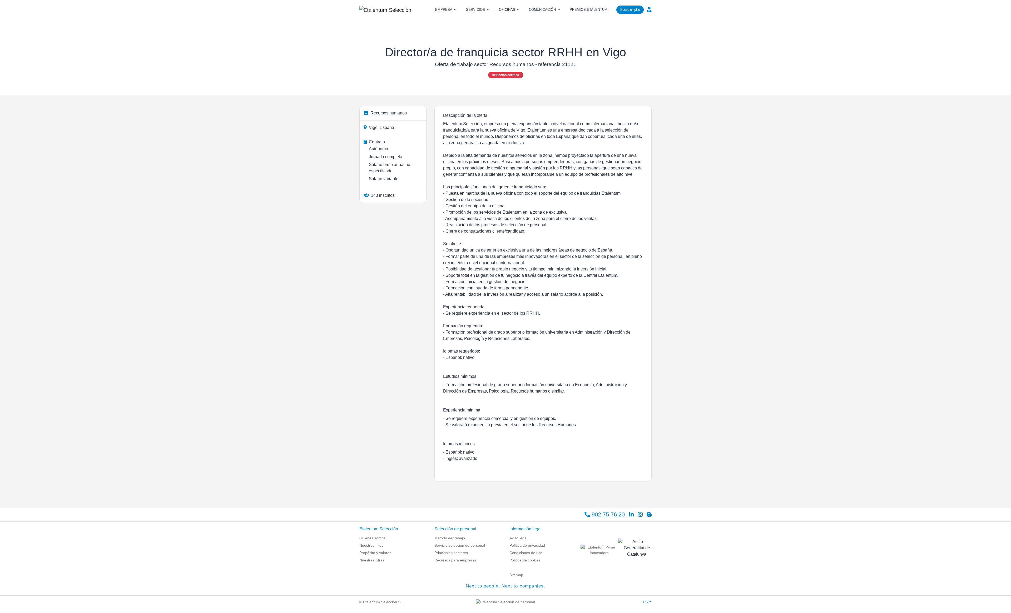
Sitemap (516, 575)
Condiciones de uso (525, 553)
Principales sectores (451, 553)
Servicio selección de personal (459, 545)
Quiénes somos (372, 538)
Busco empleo (630, 10)
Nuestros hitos (371, 545)
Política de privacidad (527, 545)
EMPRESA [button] (443, 10)
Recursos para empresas (455, 560)
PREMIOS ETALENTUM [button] (588, 10)
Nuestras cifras (371, 560)
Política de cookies (525, 560)
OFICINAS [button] (507, 10)
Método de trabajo (449, 538)
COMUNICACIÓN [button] (542, 10)
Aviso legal (518, 538)
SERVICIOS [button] (475, 10)
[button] (649, 9)
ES (645, 602)
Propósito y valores (375, 553)
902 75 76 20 (607, 514)
